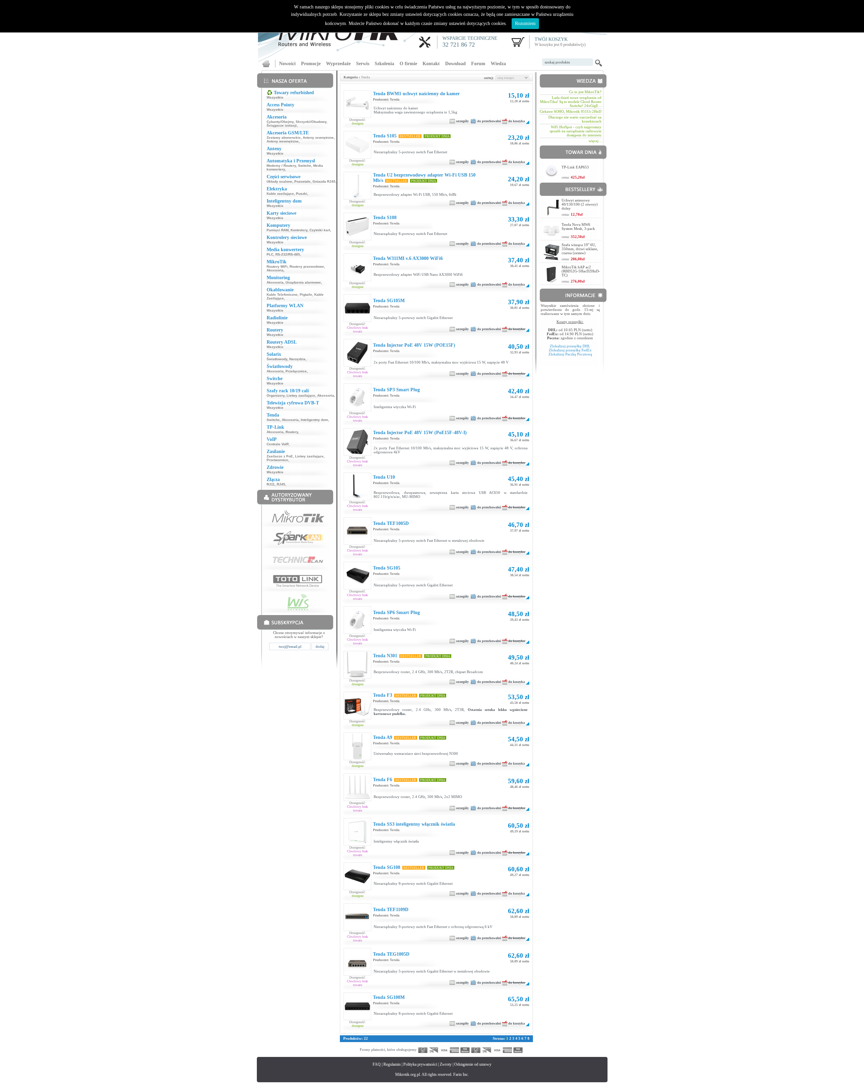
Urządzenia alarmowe (303, 282)
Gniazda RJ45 (324, 181)
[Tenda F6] (357, 799)
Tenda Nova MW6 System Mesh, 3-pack (578, 226)
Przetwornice (277, 460)
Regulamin (392, 1064)
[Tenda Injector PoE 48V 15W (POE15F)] (357, 365)
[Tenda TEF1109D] (357, 929)
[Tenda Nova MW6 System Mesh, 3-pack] (551, 236)
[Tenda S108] (357, 239)
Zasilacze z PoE (280, 456)
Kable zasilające (280, 193)
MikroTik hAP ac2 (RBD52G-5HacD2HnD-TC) (581, 271)
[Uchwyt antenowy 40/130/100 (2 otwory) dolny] (553, 214)
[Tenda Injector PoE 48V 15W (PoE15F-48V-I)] (357, 454)
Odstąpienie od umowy (472, 1064)
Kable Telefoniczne (282, 294)
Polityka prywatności (420, 1064)
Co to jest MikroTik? (585, 92)
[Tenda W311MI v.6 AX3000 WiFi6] (357, 279)
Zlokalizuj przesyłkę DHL (570, 346)
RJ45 (281, 484)
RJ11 (271, 484)
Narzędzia (297, 359)
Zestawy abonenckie (284, 137)
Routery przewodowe (307, 266)
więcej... (595, 141)
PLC (270, 254)
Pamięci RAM (278, 230)
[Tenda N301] (357, 677)
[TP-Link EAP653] (551, 177)
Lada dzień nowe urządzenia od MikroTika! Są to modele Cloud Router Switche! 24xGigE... (570, 102)
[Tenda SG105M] (357, 320)
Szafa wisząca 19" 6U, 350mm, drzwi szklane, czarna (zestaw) (580, 249)
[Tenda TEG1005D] (357, 974)
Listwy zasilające (301, 395)
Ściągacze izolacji (282, 125)
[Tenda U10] (357, 499)
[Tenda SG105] (357, 588)
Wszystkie (275, 97)
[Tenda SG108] (357, 888)
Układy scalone (279, 181)
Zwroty (446, 1064)
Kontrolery (299, 230)
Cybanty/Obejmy (280, 122)
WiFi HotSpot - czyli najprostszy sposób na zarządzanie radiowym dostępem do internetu (575, 131)
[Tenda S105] (357, 157)
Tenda (395, 99)
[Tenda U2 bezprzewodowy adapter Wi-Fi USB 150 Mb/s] (357, 198)
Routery (292, 432)
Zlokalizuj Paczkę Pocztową (570, 354)
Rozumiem (525, 23)
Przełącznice (296, 371)
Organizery (276, 395)
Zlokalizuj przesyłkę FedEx (570, 350)
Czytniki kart (319, 230)
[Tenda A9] (357, 758)
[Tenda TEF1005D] (357, 543)
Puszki (301, 193)
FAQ (377, 1064)
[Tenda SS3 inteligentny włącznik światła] (357, 844)
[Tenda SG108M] (357, 1018)
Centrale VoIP (278, 444)
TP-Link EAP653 (575, 167)
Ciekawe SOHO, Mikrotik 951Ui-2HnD (570, 111)
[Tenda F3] (357, 718)
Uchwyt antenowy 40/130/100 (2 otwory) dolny (580, 204)
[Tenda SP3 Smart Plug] (357, 409)
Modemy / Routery (281, 165)
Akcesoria (275, 270)
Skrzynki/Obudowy (311, 122)
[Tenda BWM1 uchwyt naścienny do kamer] (357, 116)
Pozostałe (302, 181)
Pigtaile (306, 294)
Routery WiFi (277, 266)
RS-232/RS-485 (287, 254)
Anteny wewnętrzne (283, 141)
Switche (304, 165)
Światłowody (277, 359)
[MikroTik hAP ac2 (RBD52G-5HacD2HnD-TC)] (551, 281)
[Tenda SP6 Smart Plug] (357, 632)
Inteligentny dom (314, 420)
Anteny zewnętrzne (318, 137)
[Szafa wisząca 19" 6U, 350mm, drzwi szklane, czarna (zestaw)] (551, 259)
